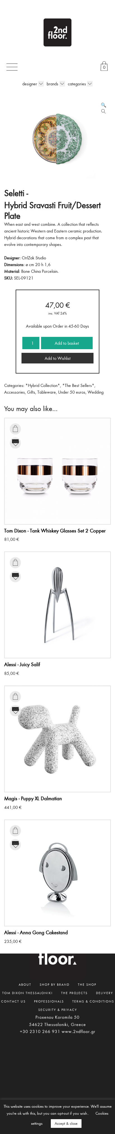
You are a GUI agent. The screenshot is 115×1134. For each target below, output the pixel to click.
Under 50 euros (71, 392)
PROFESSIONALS (49, 1001)
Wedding (96, 392)
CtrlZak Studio (34, 257)
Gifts (31, 392)
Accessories (14, 392)
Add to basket (67, 343)
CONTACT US (13, 1001)
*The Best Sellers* (78, 385)
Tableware (46, 392)
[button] (103, 105)
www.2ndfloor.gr (78, 1031)
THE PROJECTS (74, 992)
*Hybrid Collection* (42, 385)
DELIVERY (104, 992)
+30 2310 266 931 (40, 1031)
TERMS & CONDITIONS (93, 1001)
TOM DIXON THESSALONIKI (27, 992)
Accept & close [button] (66, 1123)
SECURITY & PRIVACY (57, 1009)
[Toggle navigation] (12, 67)
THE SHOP (87, 984)
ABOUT (25, 984)
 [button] (15, 428)
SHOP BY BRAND (55, 984)
